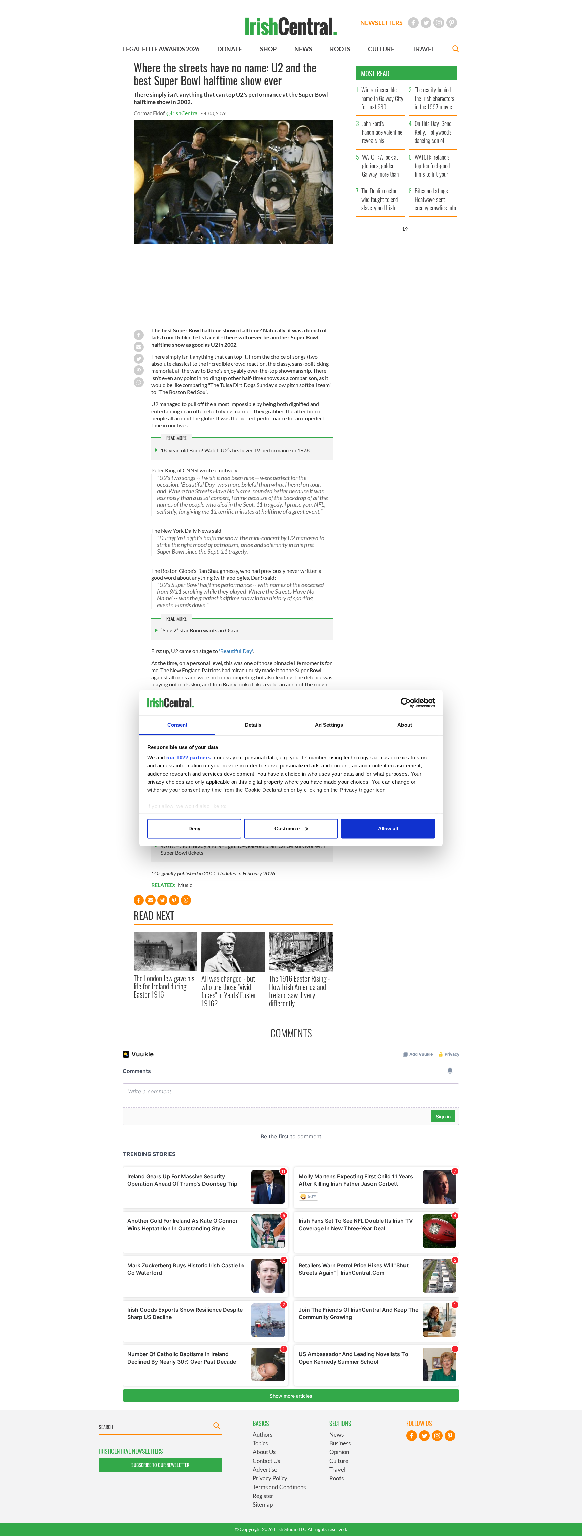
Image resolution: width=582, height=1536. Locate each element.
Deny (194, 828)
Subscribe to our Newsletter (160, 1464)
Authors (262, 1434)
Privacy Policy (270, 1478)
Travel (337, 1469)
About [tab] (404, 725)
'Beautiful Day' (236, 651)
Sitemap (263, 1504)
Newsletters (381, 22)
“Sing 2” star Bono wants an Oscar (200, 630)
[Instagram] (438, 22)
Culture (338, 1460)
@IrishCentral (182, 113)
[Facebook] (413, 22)
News (336, 1434)
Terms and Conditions (279, 1487)
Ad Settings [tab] (329, 725)
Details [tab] (253, 725)
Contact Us (266, 1460)
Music (185, 885)
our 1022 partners (188, 757)
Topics (260, 1443)
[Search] (455, 49)
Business (340, 1443)
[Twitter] (426, 22)
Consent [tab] (177, 725)
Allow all (388, 828)
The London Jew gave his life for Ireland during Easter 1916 (164, 986)
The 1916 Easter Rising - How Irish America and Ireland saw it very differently (299, 990)
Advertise (265, 1469)
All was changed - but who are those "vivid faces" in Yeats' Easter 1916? (228, 990)
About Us (264, 1452)
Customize (287, 828)
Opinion (339, 1452)
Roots (336, 1478)
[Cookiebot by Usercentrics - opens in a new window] (405, 703)
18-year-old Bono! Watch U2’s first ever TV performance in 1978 (235, 450)
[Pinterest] (451, 22)
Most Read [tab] (375, 73)
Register (263, 1495)
